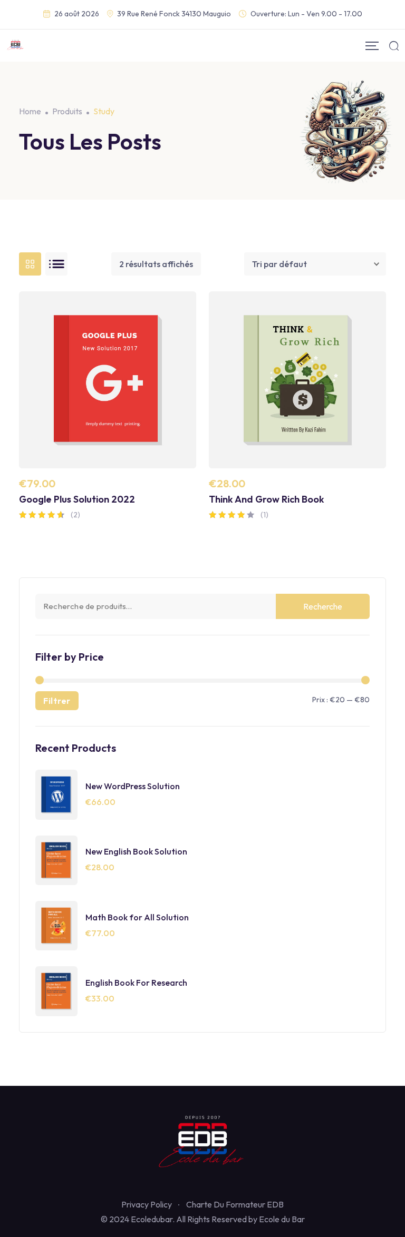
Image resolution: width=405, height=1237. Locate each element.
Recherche (322, 606)
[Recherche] (394, 46)
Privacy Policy (146, 1204)
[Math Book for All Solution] (56, 924)
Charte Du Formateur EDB (235, 1204)
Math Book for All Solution (137, 917)
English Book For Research (136, 982)
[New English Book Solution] (56, 859)
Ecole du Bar (282, 1219)
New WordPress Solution (132, 786)
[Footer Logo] (202, 1143)
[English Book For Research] (56, 990)
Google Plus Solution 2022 (77, 499)
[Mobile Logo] (15, 45)
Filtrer (57, 700)
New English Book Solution (136, 851)
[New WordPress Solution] (56, 793)
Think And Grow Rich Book (266, 499)
